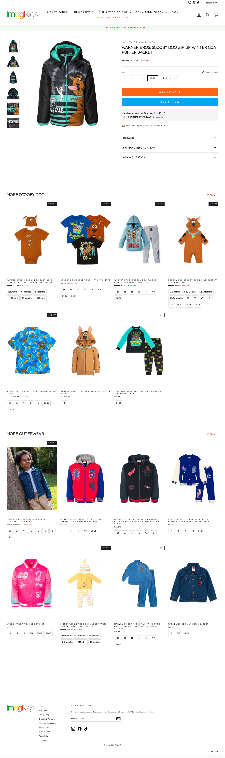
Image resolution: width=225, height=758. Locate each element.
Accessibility (43, 736)
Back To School (58, 12)
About (41, 706)
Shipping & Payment (47, 719)
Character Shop (111, 17)
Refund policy (44, 727)
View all (212, 195)
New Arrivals (84, 12)
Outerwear (138, 42)
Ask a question (134, 157)
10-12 (152, 78)
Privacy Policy (44, 715)
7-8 (142, 78)
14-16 (164, 78)
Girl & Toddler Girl (114, 12)
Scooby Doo (149, 42)
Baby (175, 12)
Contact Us (43, 740)
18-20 (175, 78)
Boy (130, 42)
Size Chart (43, 710)
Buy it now (170, 102)
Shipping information (139, 147)
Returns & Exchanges (47, 723)
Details (128, 138)
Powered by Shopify (113, 745)
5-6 (133, 78)
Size (170, 72)
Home (124, 42)
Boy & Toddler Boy (150, 12)
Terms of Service (45, 732)
